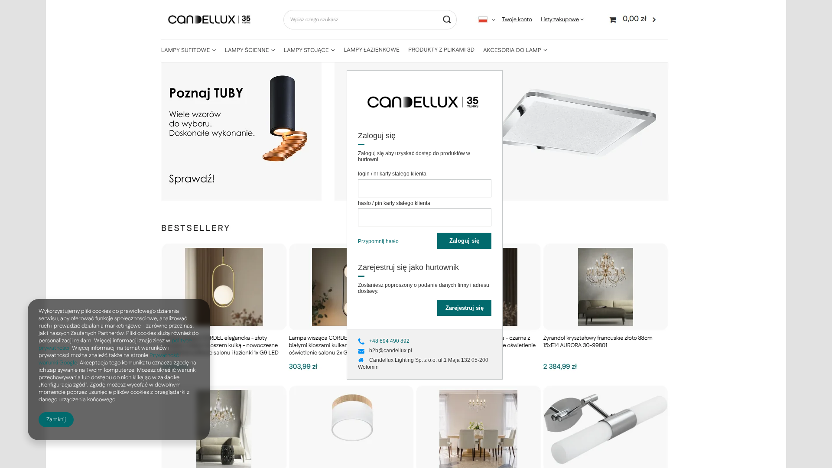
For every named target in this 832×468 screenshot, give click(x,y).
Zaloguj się (464, 240)
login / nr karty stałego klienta (392, 174)
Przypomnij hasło (378, 241)
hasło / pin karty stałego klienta (394, 203)
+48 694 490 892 (389, 341)
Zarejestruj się (464, 308)
